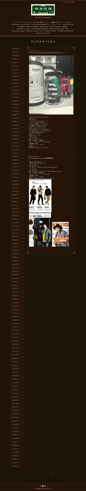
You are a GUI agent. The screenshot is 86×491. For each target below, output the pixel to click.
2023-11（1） (16, 142)
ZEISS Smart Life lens (32, 31)
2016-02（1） (16, 386)
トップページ (17, 22)
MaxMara (58, 26)
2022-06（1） (16, 187)
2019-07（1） (16, 271)
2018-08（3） (16, 302)
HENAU (64, 26)
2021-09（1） (16, 215)
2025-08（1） (16, 76)
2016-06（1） (16, 375)
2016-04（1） (16, 382)
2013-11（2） (16, 466)
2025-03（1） (16, 93)
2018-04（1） (16, 316)
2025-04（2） (16, 90)
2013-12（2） (16, 462)
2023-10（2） (16, 146)
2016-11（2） (16, 361)
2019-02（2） (16, 285)
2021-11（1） (16, 208)
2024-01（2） (16, 135)
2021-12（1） (16, 205)
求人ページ (59, 22)
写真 (34, 22)
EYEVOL (53, 31)
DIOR (66, 28)
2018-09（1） (16, 299)
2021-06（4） (16, 222)
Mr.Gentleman (15, 24)
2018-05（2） (16, 313)
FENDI (52, 26)
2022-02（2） (16, 198)
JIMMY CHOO (44, 26)
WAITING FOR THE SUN (65, 31)
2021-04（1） (16, 229)
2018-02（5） (16, 323)
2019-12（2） (16, 260)
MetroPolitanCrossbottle (56, 28)
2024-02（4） (16, 132)
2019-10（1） (16, 267)
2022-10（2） (16, 177)
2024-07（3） (16, 114)
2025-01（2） (16, 100)
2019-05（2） (16, 278)
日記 (41, 31)
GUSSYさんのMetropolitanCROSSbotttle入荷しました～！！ (48, 52)
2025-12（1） (16, 62)
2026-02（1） (16, 59)
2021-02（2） (16, 236)
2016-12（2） (16, 358)
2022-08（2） (16, 184)
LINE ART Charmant (23, 28)
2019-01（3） (16, 288)
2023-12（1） (16, 139)
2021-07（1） (16, 219)
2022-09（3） (16, 180)
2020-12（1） (16, 243)
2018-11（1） (16, 295)
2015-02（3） (16, 424)
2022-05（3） (16, 191)
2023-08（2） (16, 149)
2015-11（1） (16, 396)
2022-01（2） (16, 201)
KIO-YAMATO (25, 24)
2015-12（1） (16, 393)
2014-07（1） (16, 441)
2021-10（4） (16, 212)
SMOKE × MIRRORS (33, 26)
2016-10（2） (16, 365)
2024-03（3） (16, 128)
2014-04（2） (16, 452)
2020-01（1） (16, 257)
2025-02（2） (16, 97)
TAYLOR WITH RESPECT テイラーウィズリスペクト (47, 24)
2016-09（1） (16, 368)
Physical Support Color (43, 33)
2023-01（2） (16, 170)
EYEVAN (47, 31)
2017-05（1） (16, 344)
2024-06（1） (16, 118)
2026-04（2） (16, 55)
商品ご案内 (40, 22)
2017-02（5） (16, 354)
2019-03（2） (16, 281)
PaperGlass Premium (18, 31)
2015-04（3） (16, 417)
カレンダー (47, 22)
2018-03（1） (16, 320)
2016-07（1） (16, 372)
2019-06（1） (16, 274)
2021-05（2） (16, 226)
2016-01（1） (16, 389)
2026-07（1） (16, 52)
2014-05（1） (16, 448)
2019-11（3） (16, 264)
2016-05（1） (16, 379)
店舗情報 (53, 22)
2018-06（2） (16, 309)
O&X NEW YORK (68, 24)
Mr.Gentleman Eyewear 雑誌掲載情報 (41, 158)
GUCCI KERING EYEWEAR (39, 28)
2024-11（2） (16, 104)
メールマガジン (67, 22)
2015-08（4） (16, 403)
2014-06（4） (16, 445)
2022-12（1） (16, 173)
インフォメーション (27, 22)
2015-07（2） (16, 407)
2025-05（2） (16, 86)
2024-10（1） (16, 107)
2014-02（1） (16, 455)
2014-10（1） (16, 431)
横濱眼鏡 (39, 488)
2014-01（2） (16, 459)
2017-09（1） (16, 330)
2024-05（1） (16, 121)
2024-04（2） (16, 125)
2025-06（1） (16, 83)
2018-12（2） (16, 292)
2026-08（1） (16, 48)
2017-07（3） (16, 337)
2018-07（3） (16, 306)
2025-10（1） (16, 69)
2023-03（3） (16, 163)
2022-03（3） (16, 194)
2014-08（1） (16, 438)
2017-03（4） (16, 351)
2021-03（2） (16, 233)
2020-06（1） (16, 250)
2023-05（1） (16, 156)
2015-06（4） (16, 410)
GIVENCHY (21, 26)
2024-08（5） (16, 111)
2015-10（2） (16, 400)
